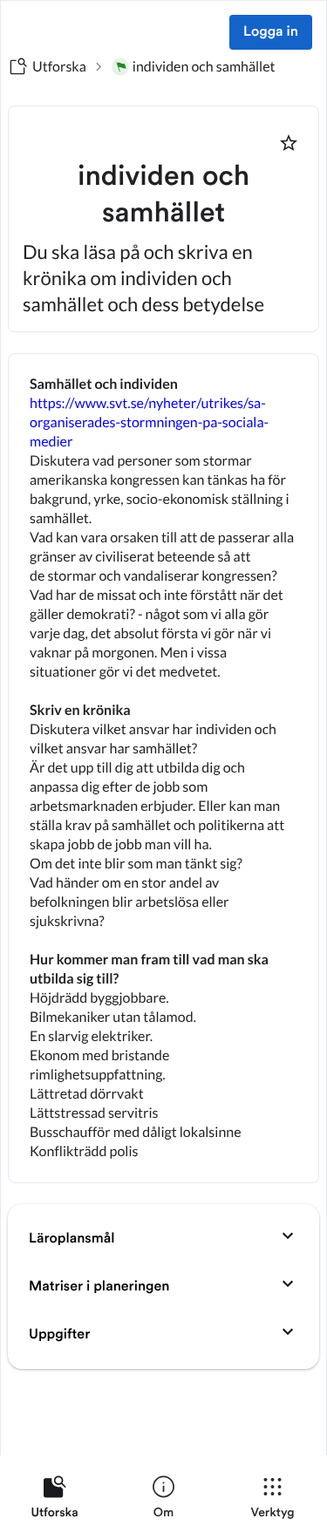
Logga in (270, 32)
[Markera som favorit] (288, 143)
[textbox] (163, 768)
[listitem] (54, 1501)
